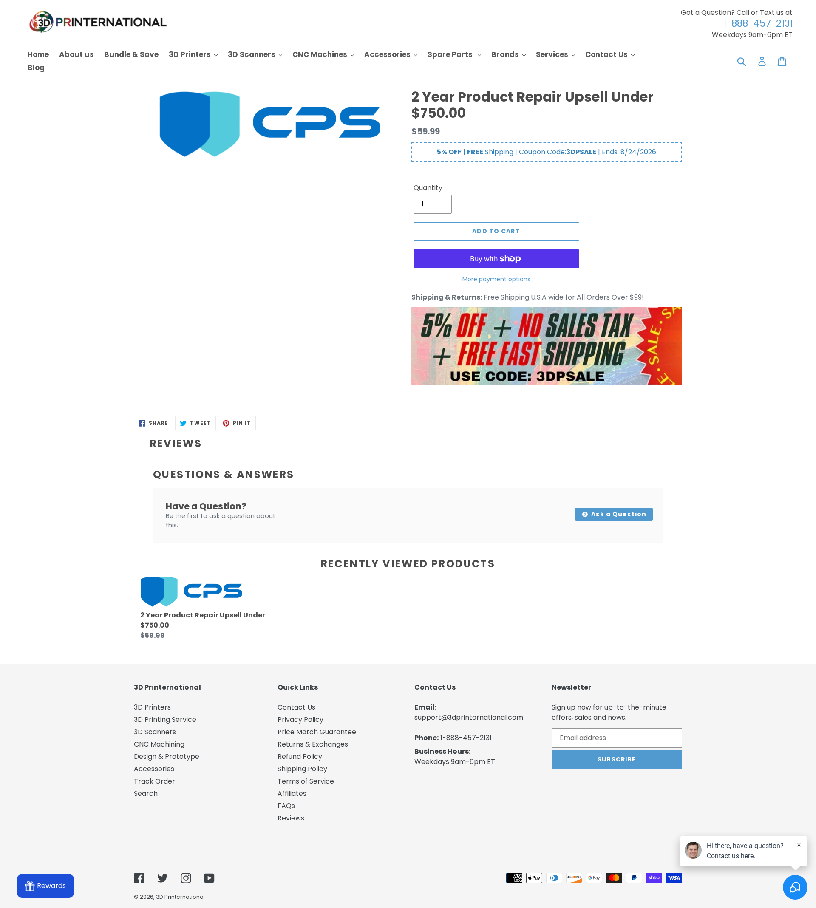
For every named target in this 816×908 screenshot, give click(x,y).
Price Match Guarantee (317, 732)
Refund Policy (300, 756)
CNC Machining (159, 744)
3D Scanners (155, 732)
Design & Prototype (166, 756)
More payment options (496, 279)
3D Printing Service (165, 719)
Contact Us (296, 707)
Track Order (154, 781)
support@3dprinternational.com (468, 717)
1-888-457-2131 (466, 738)
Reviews (291, 818)
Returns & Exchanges (313, 744)
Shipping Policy (302, 769)
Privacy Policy (300, 719)
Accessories (154, 769)
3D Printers (152, 707)
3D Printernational (180, 897)
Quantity (428, 187)
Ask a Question (617, 514)
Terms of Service (306, 781)
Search (146, 793)
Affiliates (292, 793)
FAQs (286, 806)
